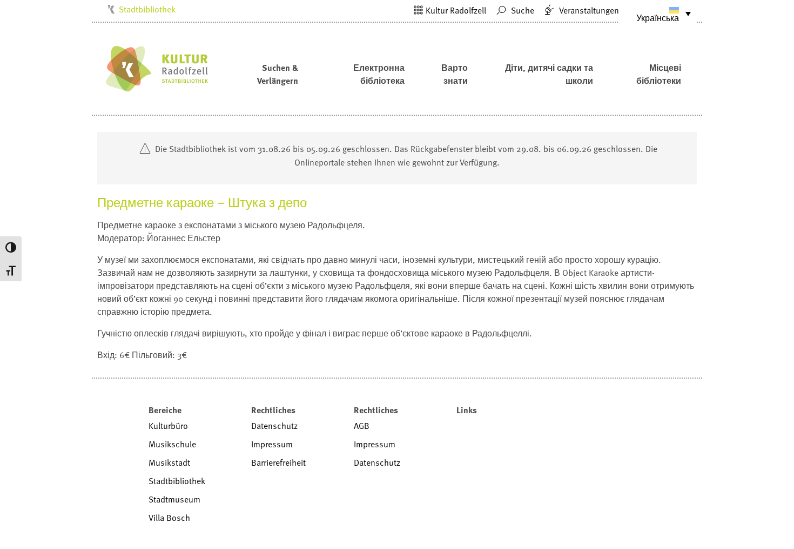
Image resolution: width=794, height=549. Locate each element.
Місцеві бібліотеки (658, 74)
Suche (521, 10)
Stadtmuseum (174, 499)
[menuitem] (658, 13)
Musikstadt (169, 462)
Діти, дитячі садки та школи (549, 74)
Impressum (272, 444)
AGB (361, 425)
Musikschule (172, 444)
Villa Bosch (169, 517)
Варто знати (454, 74)
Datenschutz (274, 425)
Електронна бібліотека (379, 74)
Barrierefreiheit (278, 462)
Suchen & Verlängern (277, 74)
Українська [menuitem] (657, 17)
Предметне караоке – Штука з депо (202, 202)
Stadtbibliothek (147, 9)
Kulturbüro (168, 425)
